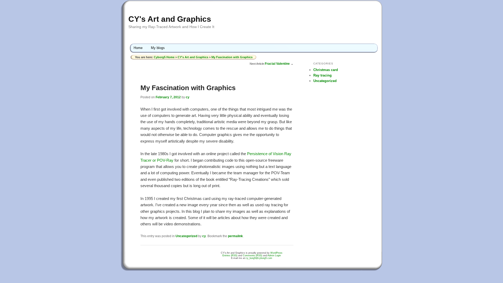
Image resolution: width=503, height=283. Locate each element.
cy (187, 97)
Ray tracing (322, 75)
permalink (235, 236)
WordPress (276, 253)
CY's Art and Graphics (169, 19)
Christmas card (325, 70)
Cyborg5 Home (164, 57)
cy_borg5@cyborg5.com (259, 258)
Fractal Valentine (277, 64)
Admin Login (274, 255)
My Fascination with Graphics (232, 57)
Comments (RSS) (252, 255)
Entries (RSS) (229, 255)
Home (138, 48)
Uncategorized (186, 236)
